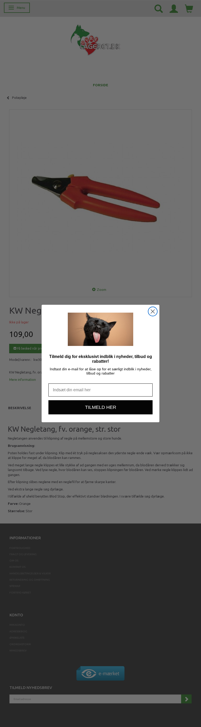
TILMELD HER (100, 407)
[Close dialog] (152, 311)
